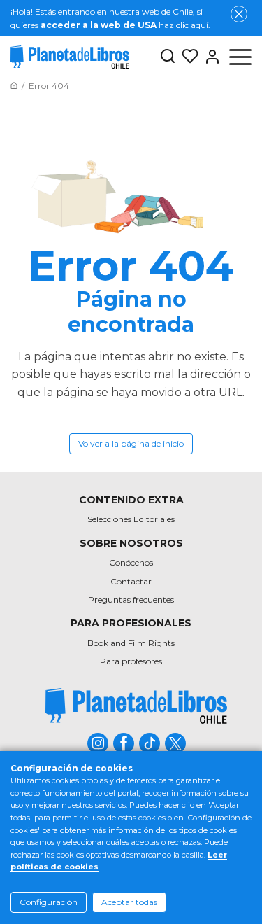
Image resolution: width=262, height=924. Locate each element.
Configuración (49, 902)
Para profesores (131, 661)
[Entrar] (209, 56)
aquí (199, 25)
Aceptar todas (129, 902)
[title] (136, 706)
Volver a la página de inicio (131, 443)
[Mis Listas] (187, 56)
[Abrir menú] (240, 57)
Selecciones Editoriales (131, 519)
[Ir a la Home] (13, 85)
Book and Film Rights (131, 643)
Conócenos (131, 562)
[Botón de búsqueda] (167, 57)
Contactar (131, 581)
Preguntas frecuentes (131, 599)
